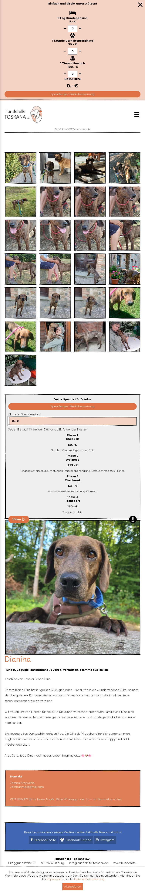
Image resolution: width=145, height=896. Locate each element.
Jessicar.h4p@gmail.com (27, 787)
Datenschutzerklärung (89, 879)
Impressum (54, 879)
